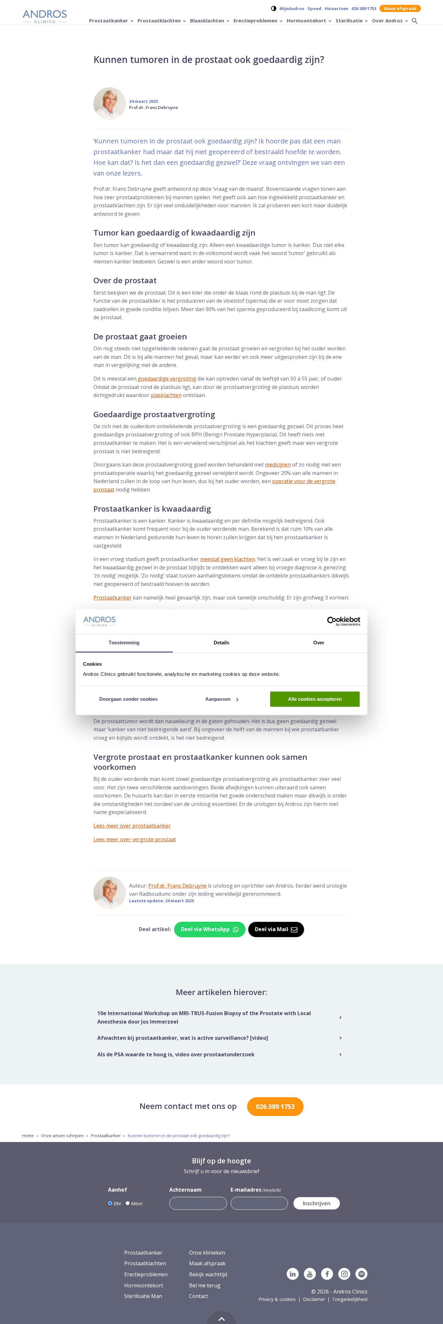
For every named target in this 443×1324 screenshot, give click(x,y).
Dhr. (118, 1203)
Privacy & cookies (277, 1299)
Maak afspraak (400, 8)
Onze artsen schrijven (62, 1135)
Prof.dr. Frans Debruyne (153, 107)
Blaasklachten (207, 20)
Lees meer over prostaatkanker (132, 825)
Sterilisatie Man (143, 1296)
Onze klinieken (207, 1252)
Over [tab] (318, 643)
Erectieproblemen (256, 20)
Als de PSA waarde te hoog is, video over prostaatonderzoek (176, 1054)
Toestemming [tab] (124, 643)
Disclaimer (314, 1299)
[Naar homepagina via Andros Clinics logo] (44, 17)
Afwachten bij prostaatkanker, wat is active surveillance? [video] (182, 1038)
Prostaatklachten (160, 20)
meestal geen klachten (227, 559)
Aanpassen (218, 699)
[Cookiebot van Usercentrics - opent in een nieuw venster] (332, 621)
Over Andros (388, 20)
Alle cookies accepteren (315, 699)
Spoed (314, 8)
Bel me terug (205, 1285)
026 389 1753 (364, 8)
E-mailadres (256, 1189)
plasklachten (166, 395)
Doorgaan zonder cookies (128, 699)
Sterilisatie (350, 20)
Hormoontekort (307, 20)
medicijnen (278, 464)
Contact (198, 1296)
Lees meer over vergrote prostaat (134, 839)
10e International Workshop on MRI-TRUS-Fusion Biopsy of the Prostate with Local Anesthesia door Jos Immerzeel (204, 1018)
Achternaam (185, 1189)
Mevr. (137, 1203)
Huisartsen (336, 8)
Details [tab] (222, 643)
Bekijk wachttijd (208, 1274)
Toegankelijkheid (349, 1299)
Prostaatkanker (109, 20)
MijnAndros (292, 8)
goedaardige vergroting (166, 378)
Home (28, 1135)
